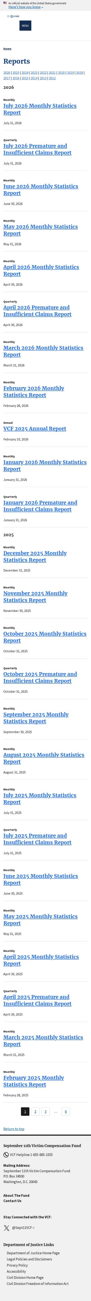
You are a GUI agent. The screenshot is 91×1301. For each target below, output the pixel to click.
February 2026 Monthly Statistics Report (33, 391)
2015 (25, 78)
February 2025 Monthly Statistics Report (33, 1081)
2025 (15, 72)
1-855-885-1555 (41, 1154)
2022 (43, 72)
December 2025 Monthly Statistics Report (35, 556)
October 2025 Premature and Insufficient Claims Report (40, 677)
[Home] (13, 26)
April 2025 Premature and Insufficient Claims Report (37, 1000)
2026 (6, 72)
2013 (43, 78)
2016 (15, 78)
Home (7, 49)
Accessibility (16, 1271)
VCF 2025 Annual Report (34, 428)
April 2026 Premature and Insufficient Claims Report (37, 311)
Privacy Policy (17, 1265)
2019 (70, 72)
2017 (6, 78)
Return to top (13, 1129)
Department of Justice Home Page (33, 1253)
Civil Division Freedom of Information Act (38, 1283)
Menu (25, 25)
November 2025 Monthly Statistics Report (35, 596)
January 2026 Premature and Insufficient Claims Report (40, 506)
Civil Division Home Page (25, 1277)
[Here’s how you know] (45, 5)
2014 (34, 78)
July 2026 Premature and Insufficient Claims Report (37, 149)
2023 (34, 72)
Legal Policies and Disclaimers (29, 1259)
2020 (61, 72)
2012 (52, 78)
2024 (25, 72)
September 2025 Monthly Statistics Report (36, 718)
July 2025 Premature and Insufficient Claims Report (37, 839)
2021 (52, 72)
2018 (79, 72)
